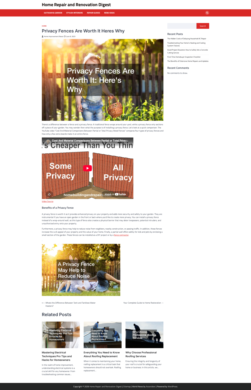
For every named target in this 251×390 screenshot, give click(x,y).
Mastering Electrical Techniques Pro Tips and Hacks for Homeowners (57, 356)
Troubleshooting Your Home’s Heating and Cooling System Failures (186, 44)
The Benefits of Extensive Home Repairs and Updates (188, 61)
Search (203, 25)
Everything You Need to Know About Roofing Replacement (102, 354)
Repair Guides (93, 12)
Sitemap (127, 386)
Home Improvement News (53, 36)
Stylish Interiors (74, 12)
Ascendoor (150, 386)
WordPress (172, 386)
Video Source (47, 201)
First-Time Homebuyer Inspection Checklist (183, 56)
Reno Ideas (109, 12)
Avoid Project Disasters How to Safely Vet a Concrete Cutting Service (187, 51)
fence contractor (121, 235)
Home (44, 26)
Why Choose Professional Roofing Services (141, 354)
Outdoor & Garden (53, 12)
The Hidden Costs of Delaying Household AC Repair (186, 38)
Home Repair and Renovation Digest (76, 4)
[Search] (207, 13)
